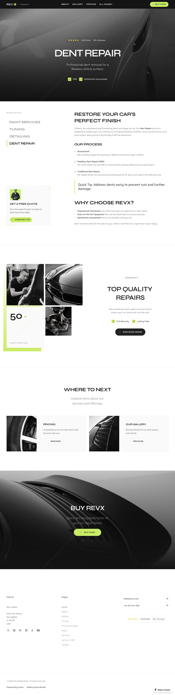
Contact (65, 644)
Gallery (65, 616)
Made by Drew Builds (36, 687)
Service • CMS (68, 640)
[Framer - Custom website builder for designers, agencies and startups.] (162, 689)
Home (64, 607)
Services (65, 635)
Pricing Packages (70, 625)
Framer (20, 687)
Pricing (65, 621)
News (64, 630)
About (64, 611)
